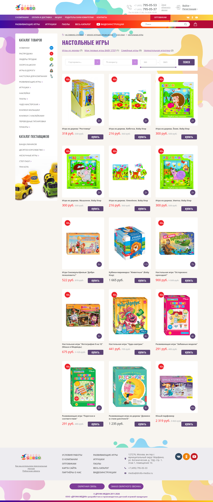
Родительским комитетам (79, 17)
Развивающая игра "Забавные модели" (177, 344)
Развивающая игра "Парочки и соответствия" (78, 417)
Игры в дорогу (27, 70)
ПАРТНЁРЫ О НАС (71, 472)
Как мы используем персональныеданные (31, 467)
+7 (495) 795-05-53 (137, 467)
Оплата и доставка (42, 17)
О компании (22, 17)
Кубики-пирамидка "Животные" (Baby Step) (129, 273)
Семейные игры (129, 50)
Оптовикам (160, 17)
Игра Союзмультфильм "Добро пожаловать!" (78, 273)
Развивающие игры (30, 81)
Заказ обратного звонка (165, 7)
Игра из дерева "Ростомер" (76, 128)
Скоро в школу (27, 64)
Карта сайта (69, 467)
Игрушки (50, 24)
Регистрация (189, 8)
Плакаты (23, 127)
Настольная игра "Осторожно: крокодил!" (171, 273)
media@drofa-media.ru (140, 473)
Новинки (24, 47)
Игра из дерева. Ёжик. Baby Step (172, 128)
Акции (58, 17)
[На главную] (25, 7)
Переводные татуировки (32, 121)
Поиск (186, 62)
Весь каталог (83, 24)
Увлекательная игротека (157, 50)
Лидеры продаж (28, 59)
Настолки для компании (33, 76)
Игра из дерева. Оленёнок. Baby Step (128, 200)
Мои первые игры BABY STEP (100, 50)
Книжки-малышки (29, 110)
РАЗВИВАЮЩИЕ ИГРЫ (27, 24)
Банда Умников (28, 144)
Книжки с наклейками (31, 115)
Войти (185, 5)
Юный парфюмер (165, 415)
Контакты (102, 17)
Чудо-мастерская (28, 104)
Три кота (24, 166)
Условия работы (72, 454)
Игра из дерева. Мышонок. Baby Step (81, 200)
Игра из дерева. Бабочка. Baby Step (127, 128)
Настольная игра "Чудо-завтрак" (126, 344)
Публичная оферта (31, 471)
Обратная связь (87, 486)
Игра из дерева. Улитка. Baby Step (173, 200)
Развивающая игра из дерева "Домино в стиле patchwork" (129, 417)
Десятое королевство (31, 149)
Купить (95, 137)
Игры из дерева (70, 50)
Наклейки (24, 93)
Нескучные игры (28, 155)
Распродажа (26, 53)
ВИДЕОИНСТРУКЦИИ (112, 24)
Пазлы (66, 24)
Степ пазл (24, 161)
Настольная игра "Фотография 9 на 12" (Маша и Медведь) (82, 345)
